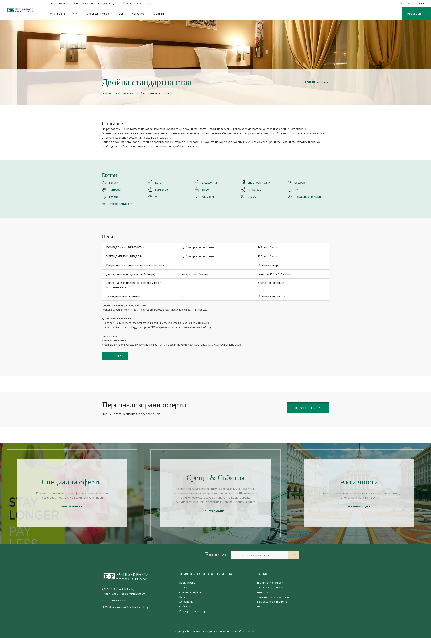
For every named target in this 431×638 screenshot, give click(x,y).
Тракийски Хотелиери (270, 582)
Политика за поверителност (274, 597)
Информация (72, 506)
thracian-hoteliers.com (138, 3)
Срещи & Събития (215, 477)
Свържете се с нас (307, 407)
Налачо (108, 93)
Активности (139, 13)
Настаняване (56, 13)
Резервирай (115, 355)
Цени (122, 13)
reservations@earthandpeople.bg (130, 607)
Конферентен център (192, 611)
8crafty (239, 631)
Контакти (406, 3)
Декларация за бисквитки (272, 601)
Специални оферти (99, 13)
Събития (160, 13)
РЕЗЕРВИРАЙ (416, 13)
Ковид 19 (262, 592)
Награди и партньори (270, 587)
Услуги (76, 13)
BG (420, 3)
